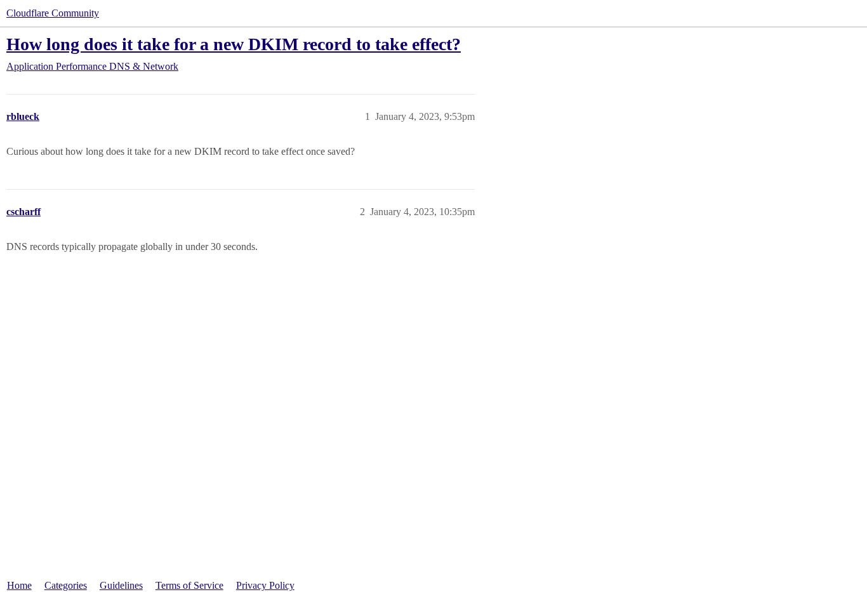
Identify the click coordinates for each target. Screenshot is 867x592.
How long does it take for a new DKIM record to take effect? (233, 44)
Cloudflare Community (52, 13)
